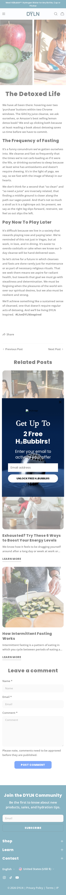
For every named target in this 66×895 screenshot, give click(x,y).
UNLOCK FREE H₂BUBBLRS (33, 478)
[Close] (60, 402)
